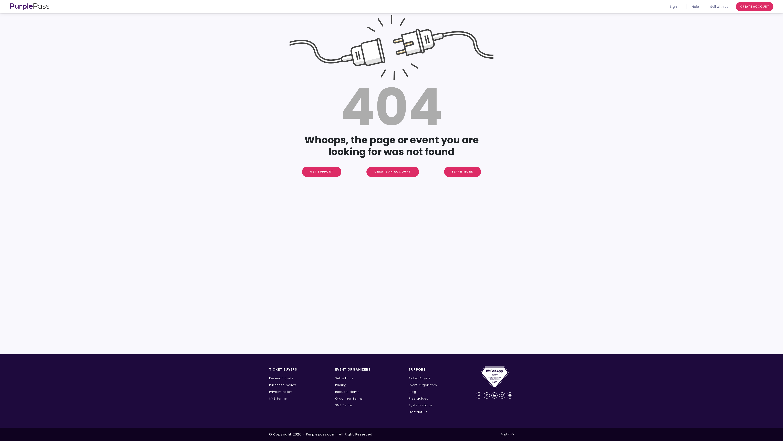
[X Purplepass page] (487, 395)
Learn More (462, 172)
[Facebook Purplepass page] (479, 395)
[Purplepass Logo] (30, 6)
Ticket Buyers (420, 378)
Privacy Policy (280, 392)
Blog (412, 392)
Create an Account (392, 172)
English (506, 434)
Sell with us (719, 6)
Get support (321, 172)
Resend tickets (281, 378)
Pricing (340, 385)
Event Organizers (423, 385)
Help (695, 6)
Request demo (347, 392)
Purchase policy (282, 385)
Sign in (675, 6)
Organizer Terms (349, 398)
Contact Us (418, 412)
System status (421, 405)
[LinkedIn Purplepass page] (494, 395)
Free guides (418, 398)
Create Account (754, 6)
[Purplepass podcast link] (502, 395)
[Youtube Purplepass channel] (510, 395)
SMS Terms (278, 398)
